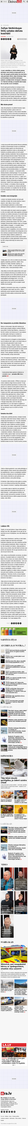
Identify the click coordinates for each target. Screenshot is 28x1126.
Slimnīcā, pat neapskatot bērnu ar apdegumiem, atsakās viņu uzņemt (13, 966)
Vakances (24, 1118)
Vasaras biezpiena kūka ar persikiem (6, 800)
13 (9, 716)
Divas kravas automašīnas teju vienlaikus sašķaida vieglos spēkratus (6, 1008)
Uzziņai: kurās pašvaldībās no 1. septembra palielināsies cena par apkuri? (15, 667)
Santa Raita (3, 36)
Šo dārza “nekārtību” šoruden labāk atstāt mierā (7, 816)
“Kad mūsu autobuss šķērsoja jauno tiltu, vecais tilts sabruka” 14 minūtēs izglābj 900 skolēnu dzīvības (20, 991)
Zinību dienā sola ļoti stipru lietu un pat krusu (7, 990)
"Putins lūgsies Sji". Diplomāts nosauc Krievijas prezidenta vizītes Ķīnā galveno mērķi (16, 684)
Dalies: (8, 623)
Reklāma (6, 1116)
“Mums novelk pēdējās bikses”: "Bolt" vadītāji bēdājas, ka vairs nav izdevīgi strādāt (16, 250)
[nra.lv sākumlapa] (5, 1)
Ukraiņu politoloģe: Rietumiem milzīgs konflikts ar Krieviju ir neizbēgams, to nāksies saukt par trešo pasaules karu (15, 690)
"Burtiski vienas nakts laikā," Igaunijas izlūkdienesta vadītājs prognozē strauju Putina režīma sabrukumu (16, 254)
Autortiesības (12, 1118)
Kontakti (2, 1120)
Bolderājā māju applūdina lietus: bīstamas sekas (15, 696)
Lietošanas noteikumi (5, 1118)
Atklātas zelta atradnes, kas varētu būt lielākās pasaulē (17, 720)
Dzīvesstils (6, 25)
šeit (8, 376)
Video (4, 864)
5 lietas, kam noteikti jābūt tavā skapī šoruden (14, 657)
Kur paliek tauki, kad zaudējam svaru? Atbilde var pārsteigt (20, 801)
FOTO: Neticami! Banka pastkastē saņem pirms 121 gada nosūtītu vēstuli (15, 652)
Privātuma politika (15, 1116)
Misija (10, 1116)
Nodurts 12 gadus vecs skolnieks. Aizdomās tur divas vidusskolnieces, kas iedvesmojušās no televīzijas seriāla (17, 739)
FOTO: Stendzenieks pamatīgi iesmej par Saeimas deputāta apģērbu (14, 702)
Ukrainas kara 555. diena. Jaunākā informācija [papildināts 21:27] (15, 661)
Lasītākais (6, 707)
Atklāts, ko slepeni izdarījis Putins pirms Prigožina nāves (15, 678)
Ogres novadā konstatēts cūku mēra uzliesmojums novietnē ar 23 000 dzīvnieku (16, 673)
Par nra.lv (2, 1116)
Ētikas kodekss (18, 1118)
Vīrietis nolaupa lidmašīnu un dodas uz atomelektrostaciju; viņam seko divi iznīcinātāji (17, 730)
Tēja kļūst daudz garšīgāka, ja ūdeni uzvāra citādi (14, 780)
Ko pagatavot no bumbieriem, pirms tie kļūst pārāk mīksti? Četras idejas (20, 816)
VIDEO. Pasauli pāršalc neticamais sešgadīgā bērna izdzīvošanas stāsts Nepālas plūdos (17, 748)
